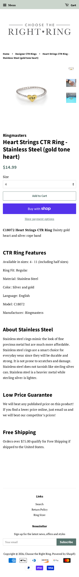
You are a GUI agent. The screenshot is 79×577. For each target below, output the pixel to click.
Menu (11, 5)
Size (6, 177)
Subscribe (66, 542)
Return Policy (40, 509)
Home (6, 54)
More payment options (39, 219)
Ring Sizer (39, 515)
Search (39, 504)
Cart (73, 5)
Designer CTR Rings (26, 54)
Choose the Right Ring (38, 554)
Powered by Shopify (64, 554)
